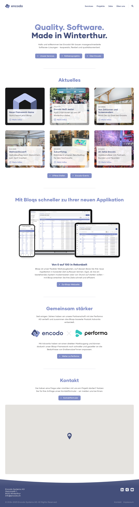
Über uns (120, 6)
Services (89, 6)
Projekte (101, 6)
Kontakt (118, 502)
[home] (14, 6)
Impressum (128, 502)
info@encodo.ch (13, 495)
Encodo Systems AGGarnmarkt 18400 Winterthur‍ (15, 491)
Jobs (110, 6)
